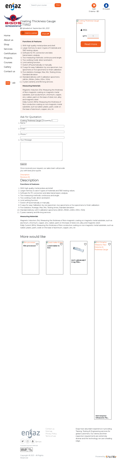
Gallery (7, 67)
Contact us (9, 71)
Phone (23, 134)
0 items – (94, 11)
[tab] (66, 175)
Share (44, 34)
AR (13, 83)
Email (23, 129)
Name (23, 123)
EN (7, 83)
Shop (6, 44)
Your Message (26, 140)
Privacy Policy (51, 434)
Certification (10, 53)
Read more (90, 44)
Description (25, 175)
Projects (8, 58)
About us (8, 40)
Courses (8, 62)
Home (7, 35)
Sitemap (49, 431)
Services (8, 49)
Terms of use (51, 436)
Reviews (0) (25, 177)
